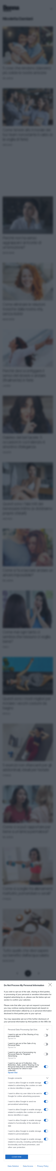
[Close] (50, 985)
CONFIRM (16, 1157)
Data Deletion (13, 1166)
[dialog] (28, 1075)
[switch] (46, 1035)
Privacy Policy (42, 1166)
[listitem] (28, 1029)
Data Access (28, 1166)
